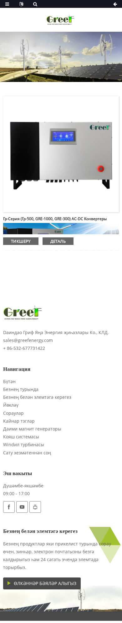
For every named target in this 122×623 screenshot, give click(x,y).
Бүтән (9, 381)
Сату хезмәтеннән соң (27, 453)
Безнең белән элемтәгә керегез (37, 397)
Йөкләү (10, 405)
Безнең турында (20, 389)
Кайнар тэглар (19, 421)
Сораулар (13, 413)
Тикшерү (21, 241)
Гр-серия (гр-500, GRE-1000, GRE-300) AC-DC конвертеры (55, 218)
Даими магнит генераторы (32, 429)
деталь (58, 241)
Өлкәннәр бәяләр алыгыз (45, 583)
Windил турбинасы (23, 444)
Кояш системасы (21, 437)
